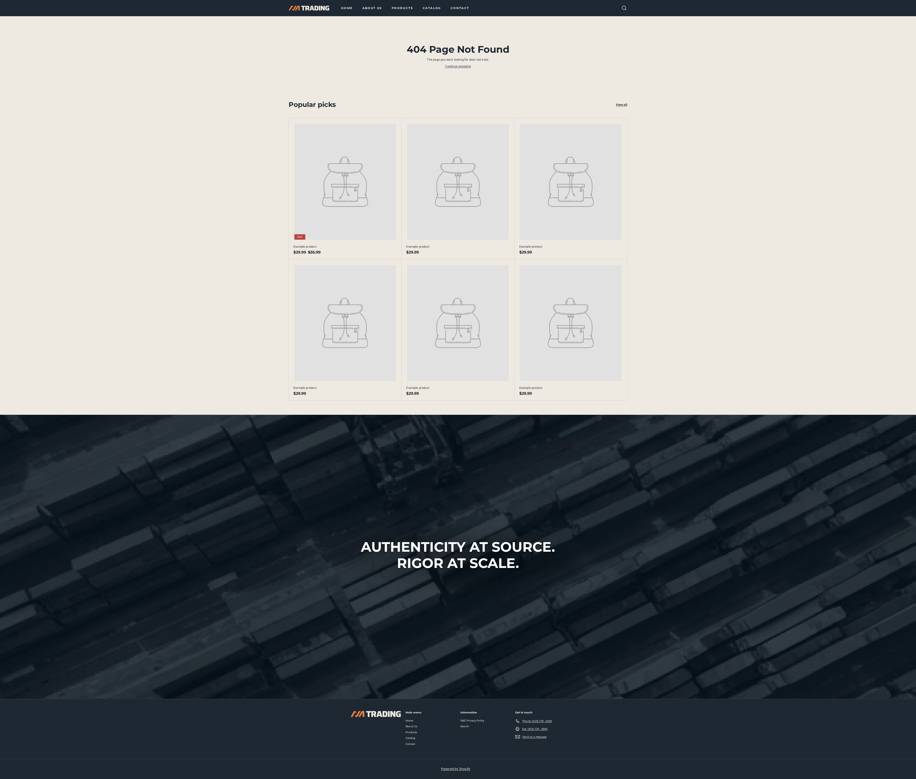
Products (402, 8)
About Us (372, 8)
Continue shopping (458, 66)
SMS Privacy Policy (472, 720)
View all (621, 105)
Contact (460, 8)
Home (347, 8)
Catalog (432, 8)
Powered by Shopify (455, 769)
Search (464, 726)
